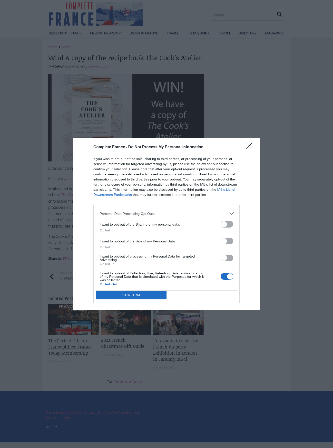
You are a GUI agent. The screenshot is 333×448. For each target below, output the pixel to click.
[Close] (250, 147)
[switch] (227, 224)
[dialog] (166, 224)
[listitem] (166, 213)
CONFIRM (131, 295)
